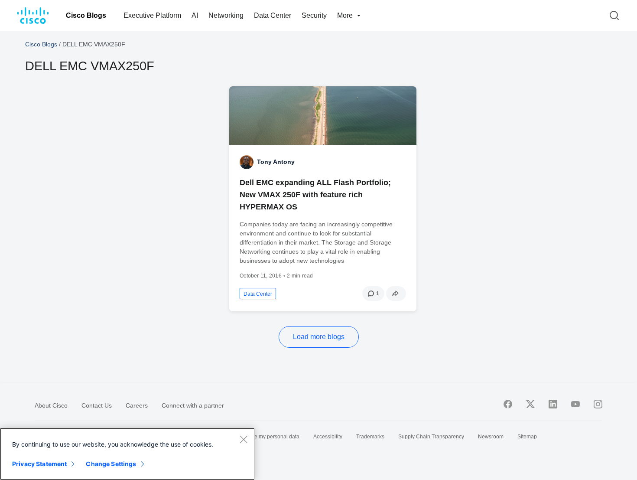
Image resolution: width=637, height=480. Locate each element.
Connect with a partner (193, 405)
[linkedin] (553, 404)
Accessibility (327, 437)
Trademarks (370, 437)
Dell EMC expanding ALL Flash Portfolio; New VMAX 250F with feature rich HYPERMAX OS (315, 194)
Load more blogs (318, 336)
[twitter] (530, 404)
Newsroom (491, 437)
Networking (226, 15)
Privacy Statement (39, 463)
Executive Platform (152, 15)
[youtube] (575, 404)
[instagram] (598, 404)
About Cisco (51, 405)
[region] (127, 454)
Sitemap (527, 437)
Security (314, 15)
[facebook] (508, 404)
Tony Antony (276, 161)
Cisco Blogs (86, 15)
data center (258, 294)
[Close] (243, 439)
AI (195, 15)
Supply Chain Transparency (431, 437)
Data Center (272, 15)
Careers (137, 405)
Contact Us (96, 405)
